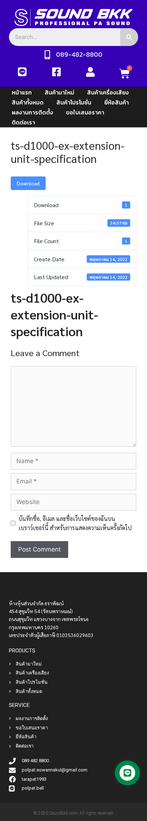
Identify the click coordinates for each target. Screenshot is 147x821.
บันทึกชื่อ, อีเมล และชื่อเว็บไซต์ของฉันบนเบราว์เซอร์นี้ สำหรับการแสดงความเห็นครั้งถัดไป (75, 523)
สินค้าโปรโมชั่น (73, 102)
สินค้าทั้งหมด (28, 102)
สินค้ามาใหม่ (59, 92)
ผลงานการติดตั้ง (32, 112)
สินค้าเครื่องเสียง (108, 92)
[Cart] (124, 73)
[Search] (129, 37)
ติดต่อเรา (23, 122)
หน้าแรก (22, 92)
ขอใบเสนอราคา (85, 112)
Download (28, 183)
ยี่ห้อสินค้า (116, 102)
